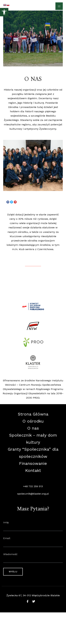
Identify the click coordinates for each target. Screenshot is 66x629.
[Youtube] (15, 202)
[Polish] (7, 5)
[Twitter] (11, 202)
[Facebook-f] (27, 601)
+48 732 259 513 (33, 486)
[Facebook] (7, 202)
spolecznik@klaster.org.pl (33, 493)
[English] (4, 5)
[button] (4, 12)
